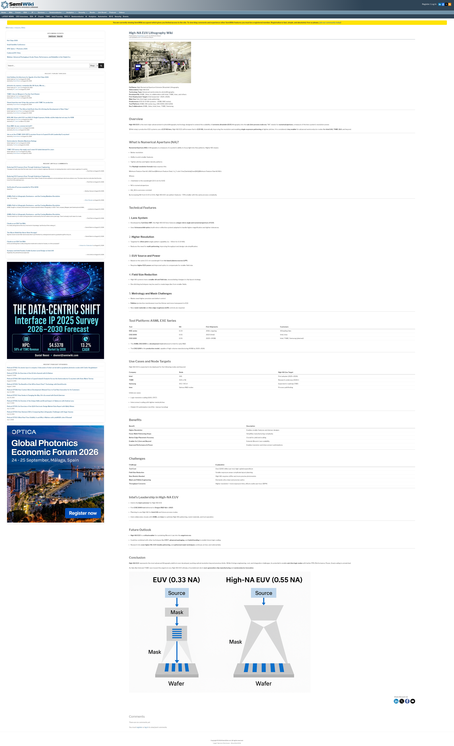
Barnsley (15, 130)
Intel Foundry (57, 16)
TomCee (15, 145)
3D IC (111, 16)
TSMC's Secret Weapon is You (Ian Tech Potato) (23, 94)
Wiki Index (9, 28)
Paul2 (17, 79)
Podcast (112, 12)
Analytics (70, 12)
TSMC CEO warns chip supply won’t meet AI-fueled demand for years (30, 149)
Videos (122, 12)
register (139, 727)
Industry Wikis (20, 28)
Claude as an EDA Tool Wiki (16, 223)
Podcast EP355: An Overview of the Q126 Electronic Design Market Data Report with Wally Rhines (40, 406)
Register (426, 4)
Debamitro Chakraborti (86, 245)
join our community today (330, 23)
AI (86, 16)
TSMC (47, 16)
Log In (433, 4)
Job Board (102, 12)
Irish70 (17, 151)
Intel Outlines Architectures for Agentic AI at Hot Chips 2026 (28, 77)
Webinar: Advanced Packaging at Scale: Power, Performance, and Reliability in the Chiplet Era (38, 57)
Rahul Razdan (89, 200)
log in (146, 727)
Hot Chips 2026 (12, 40)
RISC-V (67, 16)
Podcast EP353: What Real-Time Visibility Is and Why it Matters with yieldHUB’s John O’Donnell (39, 417)
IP (32, 12)
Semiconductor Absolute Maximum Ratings (21, 141)
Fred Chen (18, 119)
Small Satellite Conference (16, 45)
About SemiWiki (236, 743)
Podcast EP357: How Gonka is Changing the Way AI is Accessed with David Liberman (36, 395)
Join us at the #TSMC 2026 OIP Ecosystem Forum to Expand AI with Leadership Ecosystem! (38, 134)
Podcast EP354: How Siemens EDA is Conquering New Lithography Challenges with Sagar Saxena (40, 412)
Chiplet (41, 16)
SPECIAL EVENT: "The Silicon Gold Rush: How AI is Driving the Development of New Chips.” (38, 109)
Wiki (10, 12)
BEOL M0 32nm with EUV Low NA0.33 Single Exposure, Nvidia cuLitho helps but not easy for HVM (40, 117)
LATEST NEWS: (8, 16)
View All (59, 36)
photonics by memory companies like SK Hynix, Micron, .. (26, 85)
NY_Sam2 (18, 87)
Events (126, 16)
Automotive (102, 16)
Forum (18, 12)
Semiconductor (55, 12)
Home (3, 12)
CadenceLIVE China (14, 53)
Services (41, 12)
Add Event (52, 36)
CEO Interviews (22, 16)
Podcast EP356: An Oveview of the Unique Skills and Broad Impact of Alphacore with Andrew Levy (40, 401)
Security (82, 12)
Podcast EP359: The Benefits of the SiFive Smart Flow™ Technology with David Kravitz (36, 384)
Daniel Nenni (16, 81)
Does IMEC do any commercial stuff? (19, 126)
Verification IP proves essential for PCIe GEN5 (22, 187)
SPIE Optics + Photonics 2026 (17, 49)
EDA (25, 12)
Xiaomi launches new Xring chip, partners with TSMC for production (30, 102)
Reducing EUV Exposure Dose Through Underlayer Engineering (28, 167)
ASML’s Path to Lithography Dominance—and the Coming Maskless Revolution (33, 196)
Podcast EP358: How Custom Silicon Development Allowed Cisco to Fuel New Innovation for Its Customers (43, 390)
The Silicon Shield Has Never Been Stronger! (22, 232)
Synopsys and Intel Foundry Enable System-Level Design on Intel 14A (30, 251)
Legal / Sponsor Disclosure (221, 743)
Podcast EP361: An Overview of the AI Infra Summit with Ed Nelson (30, 373)
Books (92, 12)
